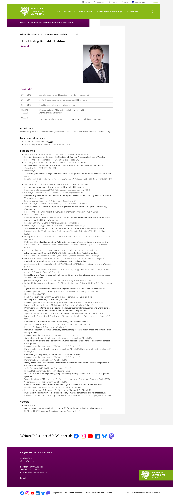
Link (50, 141)
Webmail (114, 2)
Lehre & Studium (85, 11)
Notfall (126, 2)
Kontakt (24, 478)
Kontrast (87, 2)
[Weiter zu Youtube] (90, 436)
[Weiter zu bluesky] (104, 436)
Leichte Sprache (140, 2)
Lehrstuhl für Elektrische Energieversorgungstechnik (44, 34)
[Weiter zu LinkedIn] (97, 436)
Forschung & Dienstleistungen (109, 11)
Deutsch (155, 2)
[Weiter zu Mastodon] (111, 436)
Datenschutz (69, 493)
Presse (87, 493)
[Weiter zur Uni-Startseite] (36, 11)
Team (57, 11)
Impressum (57, 493)
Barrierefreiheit (98, 493)
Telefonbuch (101, 2)
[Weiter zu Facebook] (76, 436)
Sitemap (109, 493)
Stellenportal (69, 11)
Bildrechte (79, 493)
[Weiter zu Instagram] (83, 436)
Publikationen (133, 11)
